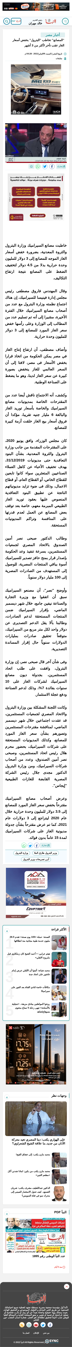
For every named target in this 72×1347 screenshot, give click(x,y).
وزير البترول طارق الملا (45, 853)
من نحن (46, 1333)
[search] (6, 21)
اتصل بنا (26, 1333)
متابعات (59, 58)
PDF (14, 21)
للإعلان (36, 1333)
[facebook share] (52, 166)
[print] (31, 166)
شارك (60, 166)
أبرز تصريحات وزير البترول (36, 859)
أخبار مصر (53, 35)
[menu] (65, 21)
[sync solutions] (51, 1342)
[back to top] (66, 1286)
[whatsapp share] (38, 166)
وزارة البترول (21, 853)
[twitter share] (45, 166)
